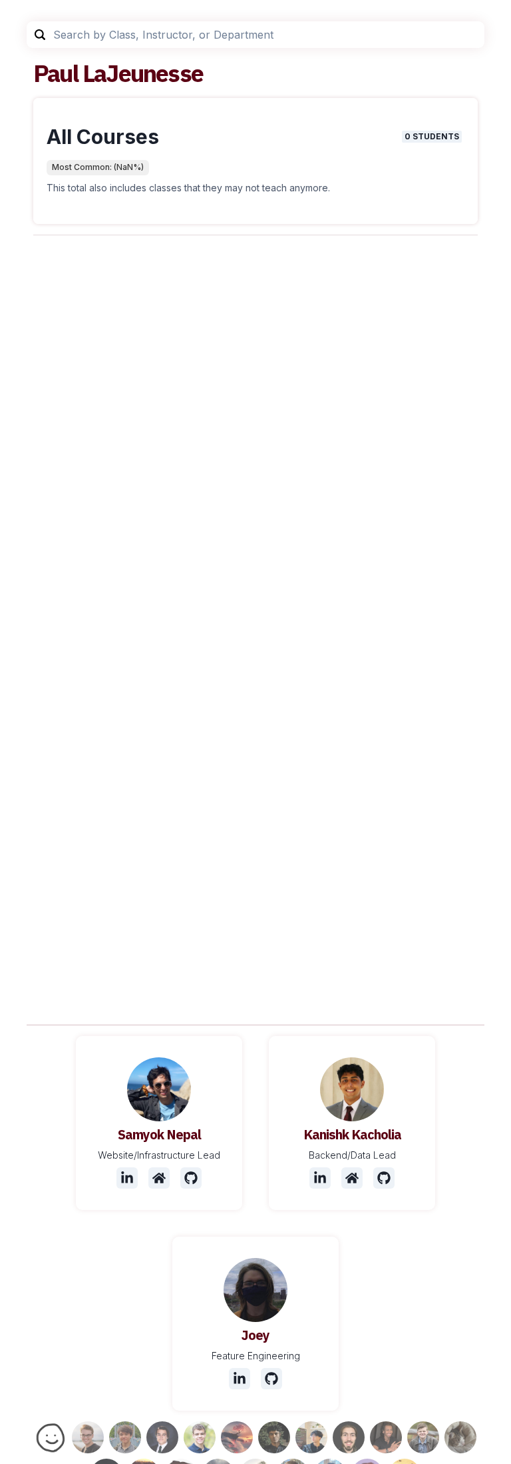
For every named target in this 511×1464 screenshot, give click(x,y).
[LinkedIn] (127, 1178)
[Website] (159, 1178)
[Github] (191, 1178)
